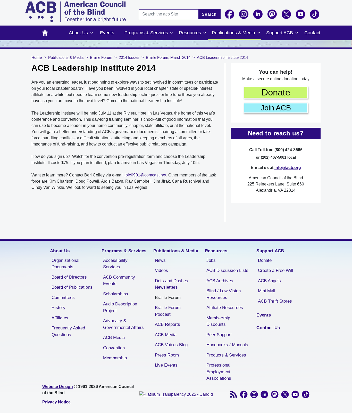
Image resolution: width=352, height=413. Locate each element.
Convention (114, 347)
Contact (312, 32)
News (160, 260)
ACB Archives (219, 280)
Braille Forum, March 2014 (168, 57)
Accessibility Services (115, 264)
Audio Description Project (120, 307)
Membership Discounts (218, 321)
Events (107, 32)
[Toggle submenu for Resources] (204, 33)
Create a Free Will (275, 270)
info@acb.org (287, 167)
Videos (161, 270)
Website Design (57, 386)
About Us (78, 32)
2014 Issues (129, 57)
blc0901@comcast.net (145, 175)
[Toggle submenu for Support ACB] (296, 33)
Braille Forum (101, 57)
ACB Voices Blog (171, 344)
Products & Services (226, 355)
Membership (115, 357)
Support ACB (279, 32)
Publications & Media (233, 32)
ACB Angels (269, 280)
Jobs (211, 260)
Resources (190, 32)
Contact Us (268, 327)
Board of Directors (69, 277)
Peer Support (219, 334)
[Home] (75, 11)
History (58, 307)
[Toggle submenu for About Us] (91, 33)
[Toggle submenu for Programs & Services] (171, 33)
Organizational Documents (65, 264)
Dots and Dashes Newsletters (171, 284)
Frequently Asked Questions (68, 331)
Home (45, 33)
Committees (63, 297)
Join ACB (276, 108)
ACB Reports (167, 324)
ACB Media (114, 337)
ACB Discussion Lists (227, 270)
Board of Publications (72, 287)
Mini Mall (266, 290)
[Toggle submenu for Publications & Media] (258, 33)
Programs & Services (146, 32)
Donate (276, 92)
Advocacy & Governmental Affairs (123, 324)
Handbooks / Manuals (227, 344)
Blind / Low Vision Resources (223, 294)
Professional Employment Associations (218, 372)
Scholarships (115, 293)
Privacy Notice (56, 402)
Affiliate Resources (224, 307)
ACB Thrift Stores (275, 301)
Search (209, 14)
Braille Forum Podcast (168, 311)
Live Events (166, 365)
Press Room (167, 355)
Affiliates (60, 317)
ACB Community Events (119, 280)
